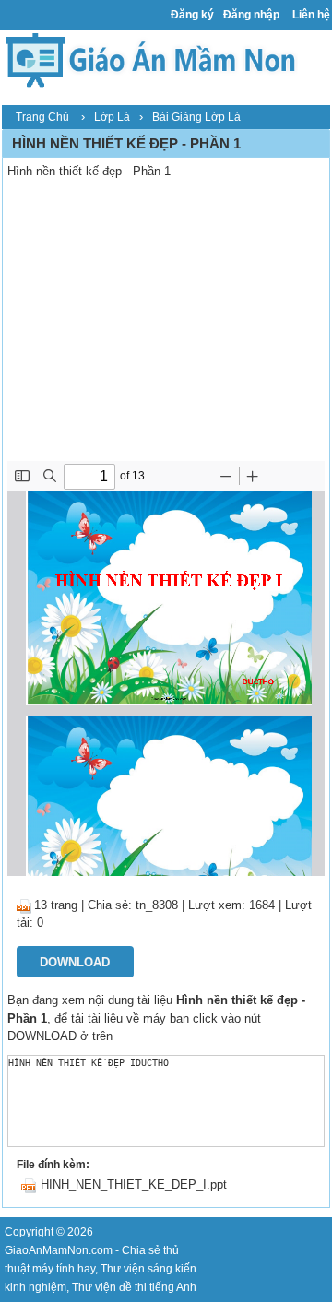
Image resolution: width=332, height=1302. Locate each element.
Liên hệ (311, 14)
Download (75, 962)
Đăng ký (192, 14)
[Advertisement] (166, 323)
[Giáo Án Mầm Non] (150, 58)
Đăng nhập (251, 14)
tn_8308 (157, 905)
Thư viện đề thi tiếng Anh (134, 1287)
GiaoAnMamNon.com (59, 1250)
